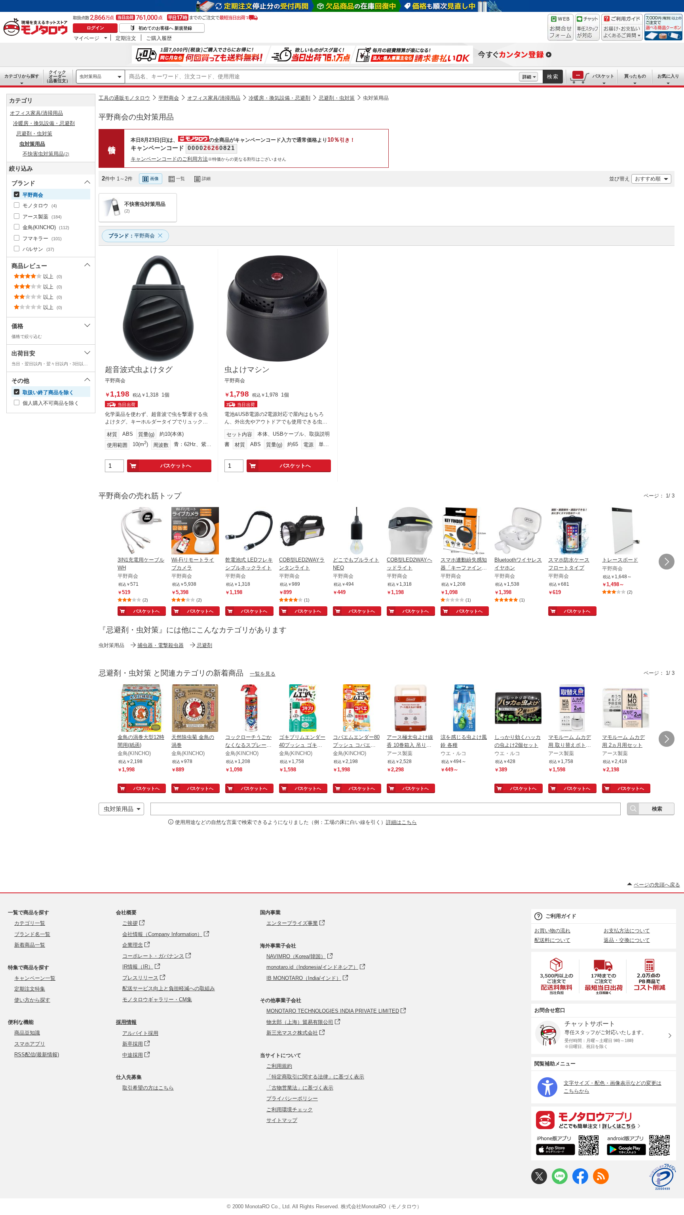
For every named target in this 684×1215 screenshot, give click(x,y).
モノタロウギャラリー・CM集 (157, 999)
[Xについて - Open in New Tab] (539, 1182)
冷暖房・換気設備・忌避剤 (279, 98)
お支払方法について (627, 931)
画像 (154, 178)
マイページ (86, 38)
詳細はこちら (401, 822)
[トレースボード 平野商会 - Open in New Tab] (626, 531)
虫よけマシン (247, 369)
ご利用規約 (279, 1066)
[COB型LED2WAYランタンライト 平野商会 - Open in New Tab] (303, 531)
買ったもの (635, 76)
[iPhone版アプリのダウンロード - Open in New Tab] (567, 1146)
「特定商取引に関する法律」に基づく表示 (315, 1077)
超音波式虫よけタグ (139, 369)
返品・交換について (627, 940)
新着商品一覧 (29, 945)
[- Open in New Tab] (557, 976)
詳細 (526, 76)
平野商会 (168, 98)
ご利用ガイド (560, 916)
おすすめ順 (648, 179)
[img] (37, 27)
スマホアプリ (29, 1044)
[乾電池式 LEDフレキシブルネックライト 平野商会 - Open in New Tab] (249, 531)
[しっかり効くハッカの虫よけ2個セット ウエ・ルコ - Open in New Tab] (518, 708)
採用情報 (126, 1022)
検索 (553, 77)
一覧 (180, 178)
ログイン (95, 27)
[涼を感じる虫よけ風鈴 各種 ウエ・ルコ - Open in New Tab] (464, 708)
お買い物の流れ (552, 931)
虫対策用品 (90, 76)
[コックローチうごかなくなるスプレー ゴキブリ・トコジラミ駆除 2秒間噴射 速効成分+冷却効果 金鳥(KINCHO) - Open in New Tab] (249, 708)
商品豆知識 (27, 1033)
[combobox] (322, 77)
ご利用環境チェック (289, 1109)
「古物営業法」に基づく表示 (299, 1088)
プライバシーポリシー (292, 1098)
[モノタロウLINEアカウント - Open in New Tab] (560, 1182)
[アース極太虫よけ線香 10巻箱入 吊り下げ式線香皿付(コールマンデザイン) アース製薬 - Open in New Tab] (410, 708)
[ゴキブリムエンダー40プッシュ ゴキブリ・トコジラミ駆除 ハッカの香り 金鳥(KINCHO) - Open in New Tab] (303, 708)
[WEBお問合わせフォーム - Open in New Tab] (560, 27)
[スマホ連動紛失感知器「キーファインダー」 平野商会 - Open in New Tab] (464, 531)
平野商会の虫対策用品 (136, 117)
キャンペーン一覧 (34, 978)
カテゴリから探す (21, 76)
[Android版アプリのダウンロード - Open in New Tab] (640, 1146)
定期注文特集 (29, 989)
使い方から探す (32, 1000)
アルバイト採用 (140, 1033)
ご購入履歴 (159, 38)
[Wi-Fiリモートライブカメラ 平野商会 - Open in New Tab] (195, 531)
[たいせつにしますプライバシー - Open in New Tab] (662, 1177)
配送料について (552, 940)
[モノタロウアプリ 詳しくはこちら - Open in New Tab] (603, 1120)
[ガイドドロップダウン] (622, 33)
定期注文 (126, 38)
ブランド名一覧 (32, 934)
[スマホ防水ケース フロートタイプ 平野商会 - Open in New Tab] (572, 531)
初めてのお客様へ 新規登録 (165, 28)
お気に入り (668, 76)
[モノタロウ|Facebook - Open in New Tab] (580, 1182)
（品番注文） (57, 76)
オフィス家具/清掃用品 (213, 98)
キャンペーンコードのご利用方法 (169, 159)
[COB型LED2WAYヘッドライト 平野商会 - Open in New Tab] (410, 531)
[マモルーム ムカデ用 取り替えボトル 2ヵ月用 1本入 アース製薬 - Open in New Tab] (572, 708)
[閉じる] (310, 172)
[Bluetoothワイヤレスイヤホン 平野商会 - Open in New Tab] (518, 531)
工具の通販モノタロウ (124, 98)
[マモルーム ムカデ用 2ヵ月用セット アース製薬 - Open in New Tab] (626, 708)
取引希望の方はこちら (148, 1088)
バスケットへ (175, 466)
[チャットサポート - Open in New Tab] (587, 27)
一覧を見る (263, 674)
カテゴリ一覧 (29, 923)
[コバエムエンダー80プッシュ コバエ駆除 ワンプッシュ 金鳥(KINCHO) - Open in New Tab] (356, 708)
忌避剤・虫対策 (337, 98)
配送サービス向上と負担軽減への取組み (168, 988)
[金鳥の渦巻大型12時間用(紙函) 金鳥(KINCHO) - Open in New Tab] (141, 708)
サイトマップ (281, 1120)
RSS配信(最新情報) (36, 1054)
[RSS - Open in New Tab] (601, 1182)
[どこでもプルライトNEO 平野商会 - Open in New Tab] (356, 531)
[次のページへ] (666, 562)
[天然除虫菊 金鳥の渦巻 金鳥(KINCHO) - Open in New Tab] (195, 708)
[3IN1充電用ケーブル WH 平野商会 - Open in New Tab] (141, 531)
